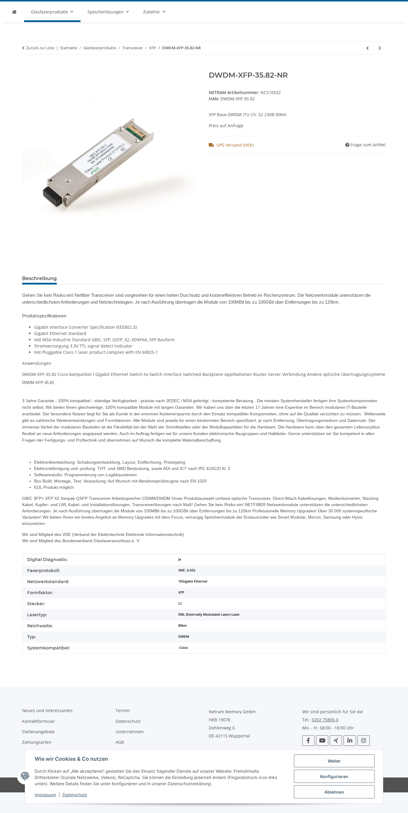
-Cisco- (183, 648)
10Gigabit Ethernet (192, 581)
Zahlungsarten (36, 742)
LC (180, 603)
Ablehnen (334, 791)
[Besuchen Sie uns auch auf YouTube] (322, 740)
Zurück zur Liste (40, 47)
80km (182, 625)
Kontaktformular (38, 721)
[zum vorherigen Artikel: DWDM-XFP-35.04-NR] (367, 48)
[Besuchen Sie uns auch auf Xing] (336, 740)
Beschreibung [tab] (39, 278)
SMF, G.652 (186, 570)
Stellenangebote (38, 731)
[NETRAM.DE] (14, 11)
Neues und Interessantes (47, 710)
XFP (181, 592)
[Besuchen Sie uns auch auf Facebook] (308, 740)
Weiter (334, 760)
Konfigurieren (334, 776)
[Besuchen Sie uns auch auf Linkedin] (349, 740)
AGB (120, 742)
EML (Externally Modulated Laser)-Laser (209, 614)
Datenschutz (74, 794)
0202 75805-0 (325, 720)
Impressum (45, 794)
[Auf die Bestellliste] (27, 67)
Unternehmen (130, 731)
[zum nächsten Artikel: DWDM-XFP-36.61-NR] (380, 48)
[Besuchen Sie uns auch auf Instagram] (364, 740)
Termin (123, 710)
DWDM (183, 636)
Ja (179, 559)
